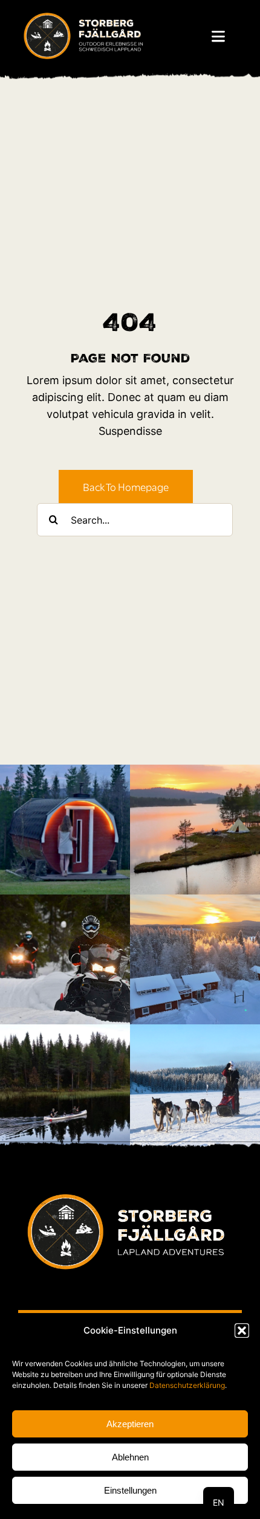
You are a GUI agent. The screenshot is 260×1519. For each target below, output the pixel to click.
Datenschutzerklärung (187, 1385)
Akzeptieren (130, 1424)
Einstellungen (130, 1490)
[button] (242, 1331)
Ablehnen (130, 1457)
